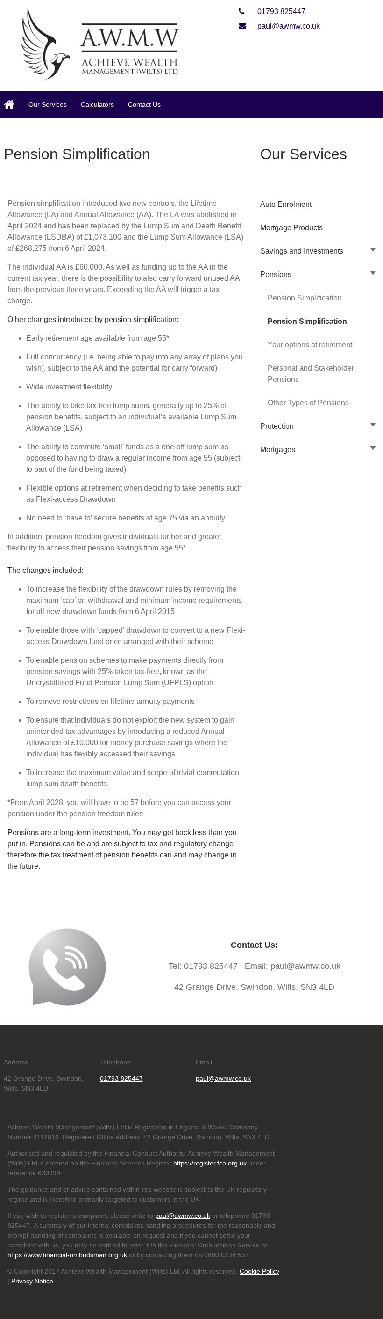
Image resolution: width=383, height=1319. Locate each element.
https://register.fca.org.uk (210, 1163)
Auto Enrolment (286, 204)
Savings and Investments (301, 251)
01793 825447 (280, 11)
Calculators (97, 104)
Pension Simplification (305, 298)
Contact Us (144, 104)
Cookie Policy (259, 1271)
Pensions (275, 274)
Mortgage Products (291, 228)
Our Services (47, 104)
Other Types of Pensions (308, 403)
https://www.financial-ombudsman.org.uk (67, 1255)
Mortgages (277, 450)
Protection (277, 426)
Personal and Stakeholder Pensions (311, 373)
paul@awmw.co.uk (287, 26)
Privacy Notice (32, 1281)
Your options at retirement (310, 345)
